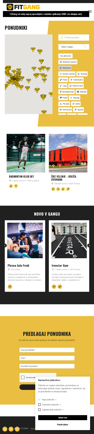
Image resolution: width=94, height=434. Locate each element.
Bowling (84, 74)
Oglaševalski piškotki (51, 410)
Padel (65, 98)
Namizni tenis (78, 86)
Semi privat (67, 110)
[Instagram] (17, 429)
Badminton (67, 68)
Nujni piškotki (48, 399)
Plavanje (76, 98)
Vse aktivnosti (65, 56)
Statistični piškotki (50, 404)
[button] (21, 88)
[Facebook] (11, 429)
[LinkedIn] (4, 429)
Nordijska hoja (68, 92)
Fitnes (65, 80)
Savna (77, 104)
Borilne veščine (69, 74)
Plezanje (66, 104)
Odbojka (83, 92)
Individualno (78, 80)
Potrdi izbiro (62, 424)
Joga (65, 86)
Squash (80, 110)
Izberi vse (62, 417)
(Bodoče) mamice (70, 62)
